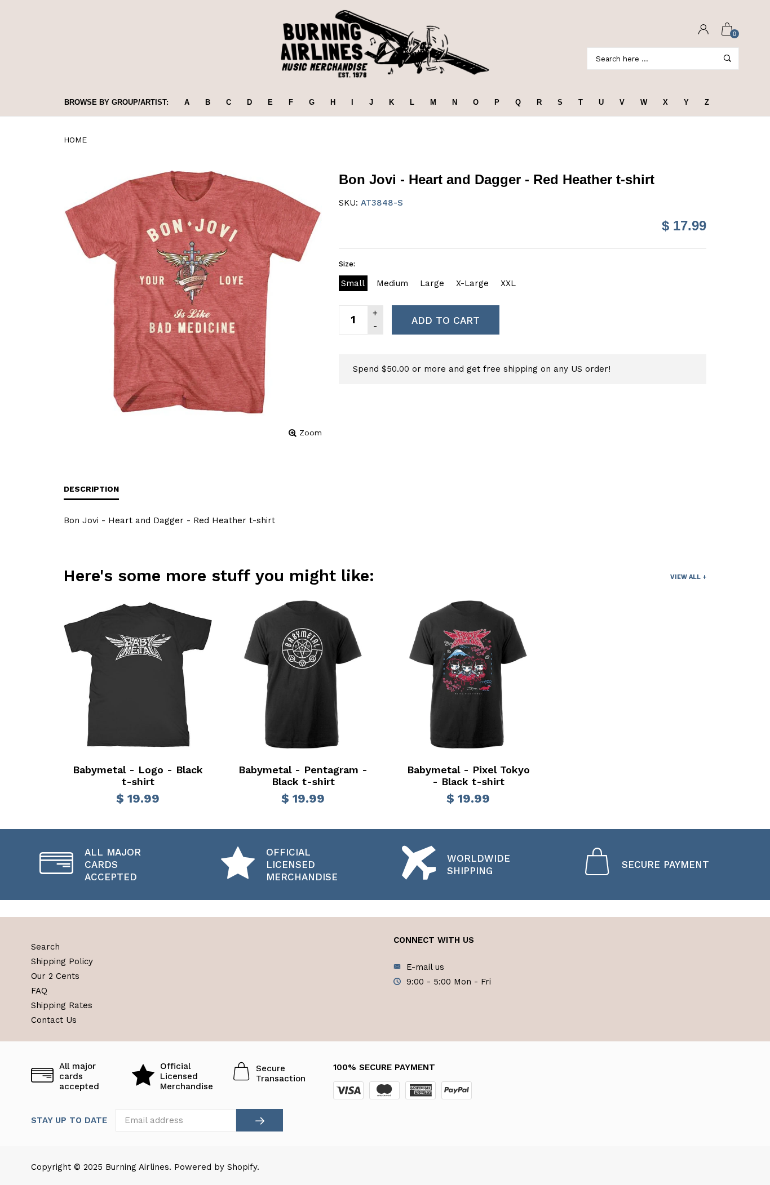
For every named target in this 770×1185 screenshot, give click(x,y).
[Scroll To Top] (739, 1112)
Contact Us (54, 1020)
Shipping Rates (61, 1005)
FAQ (39, 991)
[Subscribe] (259, 1120)
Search (45, 947)
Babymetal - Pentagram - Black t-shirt (303, 776)
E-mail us (425, 967)
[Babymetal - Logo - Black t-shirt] (138, 674)
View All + (688, 577)
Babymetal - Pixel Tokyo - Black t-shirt (468, 776)
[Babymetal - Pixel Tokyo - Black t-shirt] (468, 674)
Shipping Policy (62, 961)
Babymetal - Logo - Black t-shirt (138, 776)
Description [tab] (91, 488)
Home (75, 139)
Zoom (310, 432)
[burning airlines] (385, 44)
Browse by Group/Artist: (116, 102)
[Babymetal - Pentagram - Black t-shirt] (303, 674)
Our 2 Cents (55, 976)
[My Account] (703, 30)
